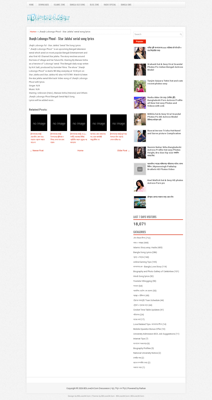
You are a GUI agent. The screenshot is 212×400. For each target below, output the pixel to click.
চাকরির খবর (137, 357)
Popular (139, 41)
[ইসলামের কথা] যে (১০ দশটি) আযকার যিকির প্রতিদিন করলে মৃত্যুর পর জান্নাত (78, 138)
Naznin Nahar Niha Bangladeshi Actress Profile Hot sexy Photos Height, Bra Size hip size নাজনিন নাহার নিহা (164, 151)
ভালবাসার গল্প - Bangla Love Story (147, 266)
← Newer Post (37, 150)
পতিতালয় (136, 314)
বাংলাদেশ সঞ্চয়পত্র (140, 343)
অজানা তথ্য (137, 367)
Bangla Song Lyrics (142, 252)
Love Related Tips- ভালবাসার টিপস (147, 324)
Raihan (142, 388)
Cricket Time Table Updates (146, 310)
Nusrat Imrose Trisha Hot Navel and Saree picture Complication (164, 132)
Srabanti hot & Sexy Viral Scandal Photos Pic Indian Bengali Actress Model (165, 67)
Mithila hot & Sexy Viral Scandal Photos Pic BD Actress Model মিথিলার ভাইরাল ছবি (164, 117)
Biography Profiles (142, 348)
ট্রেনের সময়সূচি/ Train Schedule (146, 300)
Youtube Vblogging (142, 281)
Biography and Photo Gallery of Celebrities (153, 271)
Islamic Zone (59, 4)
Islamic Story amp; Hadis (145, 247)
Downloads (44, 4)
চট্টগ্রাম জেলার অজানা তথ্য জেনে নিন (160, 197)
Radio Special (110, 4)
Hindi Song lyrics (141, 276)
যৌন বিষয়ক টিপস (139, 238)
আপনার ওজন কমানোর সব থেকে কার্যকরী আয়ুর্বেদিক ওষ (98, 137)
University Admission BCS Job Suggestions (154, 334)
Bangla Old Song (77, 4)
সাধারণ (135, 286)
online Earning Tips (142, 262)
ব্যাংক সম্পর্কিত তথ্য (140, 362)
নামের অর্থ (136, 319)
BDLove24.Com (83, 396)
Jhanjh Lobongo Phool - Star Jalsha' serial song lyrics (61, 38)
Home (31, 4)
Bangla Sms (126, 4)
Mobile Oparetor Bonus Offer (147, 329)
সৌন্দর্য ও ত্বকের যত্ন (140, 305)
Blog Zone (94, 4)
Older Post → (123, 150)
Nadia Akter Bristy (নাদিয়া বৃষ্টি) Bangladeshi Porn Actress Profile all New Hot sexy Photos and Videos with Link (165, 101)
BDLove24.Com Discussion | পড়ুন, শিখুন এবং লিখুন (105, 388)
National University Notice (145, 353)
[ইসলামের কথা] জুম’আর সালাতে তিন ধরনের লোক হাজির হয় (118, 137)
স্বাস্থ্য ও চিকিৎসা (139, 295)
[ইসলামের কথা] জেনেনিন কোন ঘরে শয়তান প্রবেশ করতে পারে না (38, 138)
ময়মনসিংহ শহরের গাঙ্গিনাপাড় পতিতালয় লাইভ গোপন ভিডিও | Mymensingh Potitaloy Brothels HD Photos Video (165, 166)
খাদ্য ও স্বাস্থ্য (138, 242)
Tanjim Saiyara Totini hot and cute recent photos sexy (165, 82)
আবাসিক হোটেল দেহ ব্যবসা (142, 290)
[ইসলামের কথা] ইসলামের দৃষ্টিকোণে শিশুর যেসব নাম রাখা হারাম (57, 138)
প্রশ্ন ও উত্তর (138, 257)
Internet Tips (139, 338)
